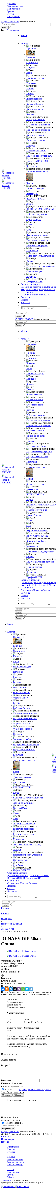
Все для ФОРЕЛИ (29, 289)
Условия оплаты (15, 1159)
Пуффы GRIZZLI (34, 281)
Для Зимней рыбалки (31, 287)
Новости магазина (13, 1123)
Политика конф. (15, 1164)
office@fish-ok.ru (7, 1180)
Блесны (30, 114)
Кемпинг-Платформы (37, 245)
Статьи (10, 1169)
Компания (6, 1136)
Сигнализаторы (34, 271)
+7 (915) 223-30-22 (10, 21)
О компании (27, 294)
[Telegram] (31, 989)
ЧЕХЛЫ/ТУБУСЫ (35, 198)
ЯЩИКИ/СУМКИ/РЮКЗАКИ (28, 797)
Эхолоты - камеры (35, 188)
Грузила (30, 93)
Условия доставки (15, 1162)
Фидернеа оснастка (35, 140)
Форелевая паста (34, 109)
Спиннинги (32, 62)
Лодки (29, 204)
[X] (15, 989)
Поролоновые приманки (38, 130)
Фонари (30, 261)
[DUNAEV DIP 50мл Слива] (21, 951)
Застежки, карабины (36, 150)
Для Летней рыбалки (39, 875)
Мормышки (32, 250)
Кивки (29, 183)
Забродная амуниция (36, 214)
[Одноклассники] (7, 989)
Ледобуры (31, 276)
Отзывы (46, 294)
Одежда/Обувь (33, 219)
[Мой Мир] (11, 989)
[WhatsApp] (23, 989)
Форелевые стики (35, 135)
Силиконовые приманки (38, 124)
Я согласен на (28, 1089)
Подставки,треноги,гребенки (40, 266)
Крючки (30, 88)
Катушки (30, 67)
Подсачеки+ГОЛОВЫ (37, 161)
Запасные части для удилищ (40, 256)
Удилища (30, 57)
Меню (24, 35)
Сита (28, 230)
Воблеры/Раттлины (35, 119)
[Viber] (19, 989)
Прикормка (31, 48)
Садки (29, 224)
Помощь (5, 1142)
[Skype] (27, 989)
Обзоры (11, 1177)
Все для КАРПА (47, 289)
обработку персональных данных (35, 1089)
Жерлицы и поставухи (37, 235)
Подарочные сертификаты (39, 156)
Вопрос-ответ (13, 1172)
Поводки (30, 145)
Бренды (10, 1174)
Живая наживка (34, 99)
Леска (29, 73)
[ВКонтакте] (3, 989)
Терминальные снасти (37, 171)
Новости (37, 294)
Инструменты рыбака (37, 240)
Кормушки (31, 166)
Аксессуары (32, 193)
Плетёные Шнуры (35, 78)
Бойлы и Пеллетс (34, 104)
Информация (7, 1139)
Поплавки (31, 83)
